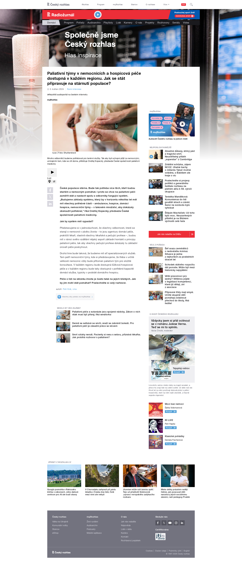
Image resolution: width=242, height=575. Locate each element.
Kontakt (124, 537)
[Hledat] (191, 4)
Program (100, 5)
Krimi (167, 118)
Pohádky (155, 123)
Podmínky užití (175, 551)
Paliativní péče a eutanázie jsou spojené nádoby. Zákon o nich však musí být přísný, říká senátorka (106, 313)
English (187, 551)
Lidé (118, 22)
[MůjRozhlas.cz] (52, 100)
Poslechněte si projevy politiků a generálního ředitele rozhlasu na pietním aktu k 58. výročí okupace (178, 186)
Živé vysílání (156, 127)
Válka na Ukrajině (60, 521)
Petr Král (67, 289)
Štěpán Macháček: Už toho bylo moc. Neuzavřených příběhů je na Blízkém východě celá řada (180, 216)
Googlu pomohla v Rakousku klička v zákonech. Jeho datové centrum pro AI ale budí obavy (62, 492)
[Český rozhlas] (58, 4)
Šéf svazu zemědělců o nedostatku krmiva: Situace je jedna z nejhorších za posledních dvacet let (179, 254)
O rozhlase (150, 5)
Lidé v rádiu (126, 529)
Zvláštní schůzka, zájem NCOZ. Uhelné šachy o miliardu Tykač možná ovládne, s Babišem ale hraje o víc (178, 170)
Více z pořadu (157, 245)
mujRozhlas (118, 5)
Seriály (176, 22)
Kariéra (124, 533)
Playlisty (108, 22)
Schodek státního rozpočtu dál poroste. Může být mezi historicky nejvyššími (180, 267)
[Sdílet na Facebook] (50, 190)
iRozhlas (85, 5)
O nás (138, 22)
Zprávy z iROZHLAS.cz (59, 462)
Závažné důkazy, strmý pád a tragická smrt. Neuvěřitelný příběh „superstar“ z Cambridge (180, 155)
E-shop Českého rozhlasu (164, 314)
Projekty (149, 22)
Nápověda (126, 525)
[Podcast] (49, 181)
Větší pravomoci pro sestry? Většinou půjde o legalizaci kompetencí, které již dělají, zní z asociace (178, 281)
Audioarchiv (94, 22)
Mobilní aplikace (94, 533)
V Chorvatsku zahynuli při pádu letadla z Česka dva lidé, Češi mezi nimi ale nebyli (100, 492)
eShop (55, 533)
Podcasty (91, 529)
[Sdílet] (54, 181)
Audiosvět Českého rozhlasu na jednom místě (168, 139)
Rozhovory (163, 22)
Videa (186, 22)
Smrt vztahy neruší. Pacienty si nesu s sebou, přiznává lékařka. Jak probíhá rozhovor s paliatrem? (106, 336)
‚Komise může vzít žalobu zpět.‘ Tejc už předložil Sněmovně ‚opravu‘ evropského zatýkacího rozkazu (139, 493)
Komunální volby (60, 525)
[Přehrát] (52, 172)
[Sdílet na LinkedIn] (50, 204)
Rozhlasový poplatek (130, 540)
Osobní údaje (160, 551)
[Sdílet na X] (50, 197)
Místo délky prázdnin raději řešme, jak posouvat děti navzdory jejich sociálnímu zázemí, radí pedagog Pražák (175, 493)
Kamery (128, 22)
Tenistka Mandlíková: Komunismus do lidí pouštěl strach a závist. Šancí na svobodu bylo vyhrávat (177, 202)
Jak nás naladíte (128, 521)
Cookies (149, 551)
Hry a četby (155, 118)
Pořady (80, 22)
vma (75, 289)
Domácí (51, 22)
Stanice (134, 5)
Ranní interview (74, 89)
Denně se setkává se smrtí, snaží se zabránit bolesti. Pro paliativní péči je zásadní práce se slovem (103, 324)
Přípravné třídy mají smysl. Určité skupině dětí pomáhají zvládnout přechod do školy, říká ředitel (179, 298)
